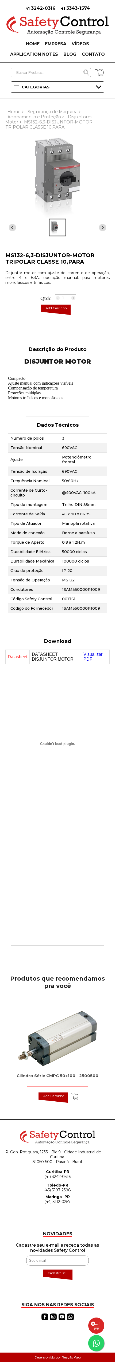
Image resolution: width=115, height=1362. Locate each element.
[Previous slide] (102, 227)
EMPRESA (55, 43)
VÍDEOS (80, 43)
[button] (57, 227)
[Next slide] (12, 227)
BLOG (69, 54)
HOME (33, 43)
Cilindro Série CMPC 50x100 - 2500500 (57, 1075)
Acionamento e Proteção (34, 116)
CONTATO (93, 54)
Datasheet (17, 656)
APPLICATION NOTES (34, 54)
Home (14, 111)
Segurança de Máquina (53, 111)
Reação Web (71, 1357)
